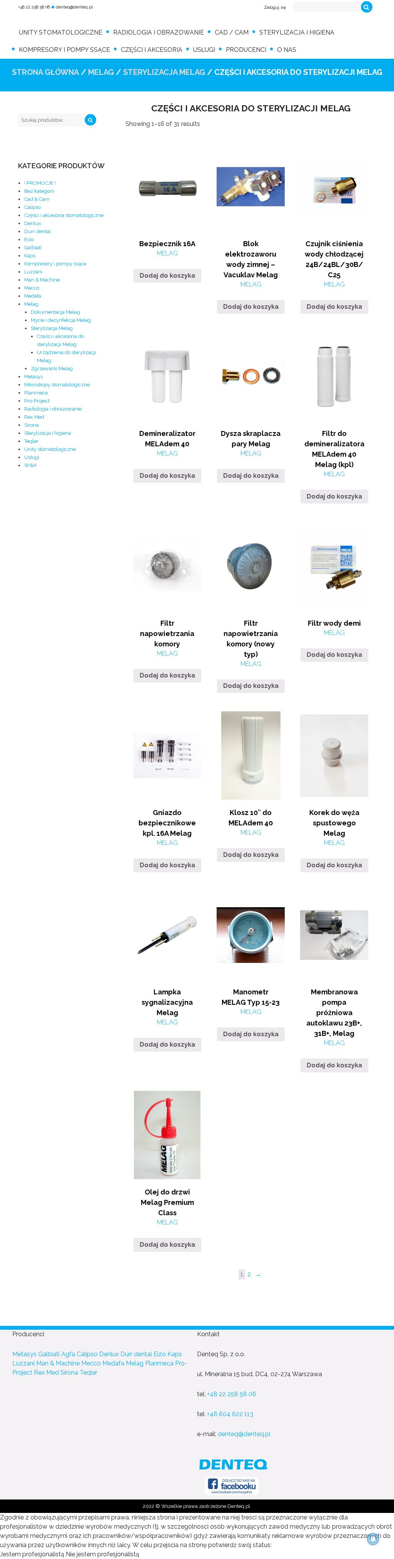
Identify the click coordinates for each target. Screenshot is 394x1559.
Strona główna (45, 72)
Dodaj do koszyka (167, 275)
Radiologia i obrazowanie (158, 32)
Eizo (29, 239)
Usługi (204, 49)
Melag (101, 72)
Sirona (31, 425)
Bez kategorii (39, 191)
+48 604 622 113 (230, 1414)
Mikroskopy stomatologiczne (57, 385)
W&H (30, 465)
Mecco (31, 288)
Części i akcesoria (151, 49)
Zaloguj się (275, 7)
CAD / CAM (232, 32)
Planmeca (36, 393)
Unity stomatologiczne (60, 32)
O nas (286, 49)
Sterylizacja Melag (164, 72)
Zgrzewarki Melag (52, 368)
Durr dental (37, 231)
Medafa (32, 296)
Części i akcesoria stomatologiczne (64, 215)
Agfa (68, 1354)
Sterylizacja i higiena (296, 32)
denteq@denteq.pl (74, 7)
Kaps (29, 255)
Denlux (32, 223)
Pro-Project (37, 401)
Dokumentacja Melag (55, 312)
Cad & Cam (37, 199)
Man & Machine (42, 280)
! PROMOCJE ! (40, 183)
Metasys (33, 376)
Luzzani (33, 272)
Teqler (31, 441)
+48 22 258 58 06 (34, 7)
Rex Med (34, 417)
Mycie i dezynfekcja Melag (61, 320)
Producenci (246, 49)
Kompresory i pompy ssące (64, 49)
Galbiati (33, 247)
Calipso (32, 207)
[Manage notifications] (373, 1539)
